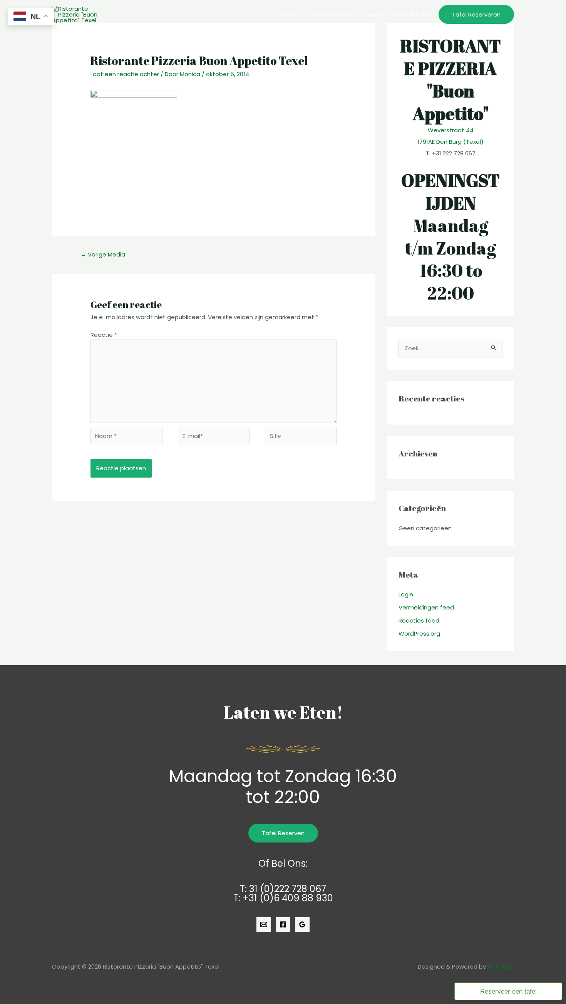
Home (286, 14)
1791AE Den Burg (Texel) (450, 142)
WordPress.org (419, 633)
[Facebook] (283, 924)
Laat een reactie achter (124, 74)
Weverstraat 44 (451, 130)
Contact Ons (412, 14)
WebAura (500, 966)
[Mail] (263, 924)
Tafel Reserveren (330, 14)
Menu (374, 14)
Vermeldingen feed (426, 607)
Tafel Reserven (283, 833)
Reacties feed (419, 620)
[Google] (302, 924)
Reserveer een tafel (508, 991)
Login (406, 594)
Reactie (103, 335)
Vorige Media (102, 254)
